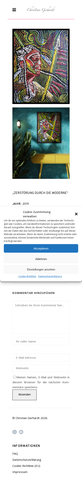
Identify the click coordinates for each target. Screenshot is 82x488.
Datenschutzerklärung (50, 276)
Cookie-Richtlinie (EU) (26, 466)
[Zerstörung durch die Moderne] (41, 66)
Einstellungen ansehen (41, 269)
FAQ (15, 453)
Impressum (19, 472)
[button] (76, 214)
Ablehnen (41, 258)
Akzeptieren (41, 248)
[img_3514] (41, 143)
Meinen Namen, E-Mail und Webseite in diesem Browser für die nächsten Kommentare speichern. (41, 382)
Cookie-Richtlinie (27, 276)
